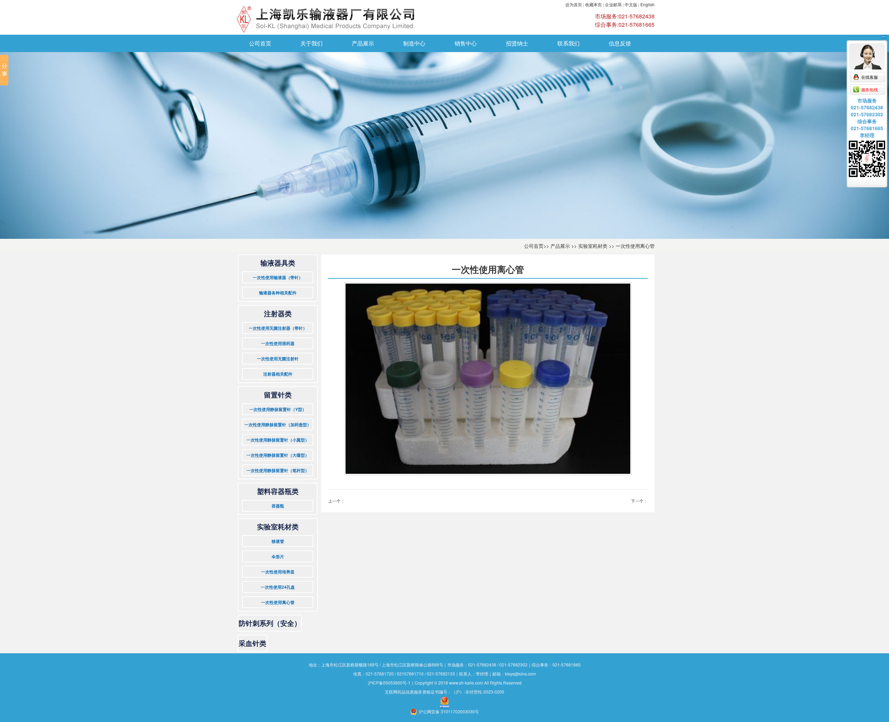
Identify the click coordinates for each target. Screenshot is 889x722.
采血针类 (252, 643)
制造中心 (414, 43)
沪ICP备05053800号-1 (389, 683)
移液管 (278, 541)
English (647, 4)
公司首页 (260, 43)
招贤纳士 (517, 43)
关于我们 (311, 43)
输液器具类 (277, 263)
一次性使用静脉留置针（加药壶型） (277, 424)
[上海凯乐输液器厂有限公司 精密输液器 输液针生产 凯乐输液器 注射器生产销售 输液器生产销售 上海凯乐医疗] (359, 17)
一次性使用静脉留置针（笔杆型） (278, 470)
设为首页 (573, 4)
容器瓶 (278, 506)
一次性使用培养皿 (277, 572)
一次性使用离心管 (635, 245)
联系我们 (568, 43)
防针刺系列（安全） (270, 623)
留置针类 (278, 394)
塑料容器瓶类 (278, 491)
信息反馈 (620, 43)
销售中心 (466, 43)
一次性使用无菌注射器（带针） (278, 328)
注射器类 (278, 313)
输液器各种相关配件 (278, 292)
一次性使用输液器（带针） (278, 277)
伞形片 (278, 556)
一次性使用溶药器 (277, 343)
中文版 (631, 4)
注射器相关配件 (277, 374)
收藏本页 (593, 4)
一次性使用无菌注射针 (278, 358)
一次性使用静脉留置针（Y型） (277, 409)
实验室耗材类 (592, 245)
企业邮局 (614, 4)
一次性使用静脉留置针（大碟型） (278, 455)
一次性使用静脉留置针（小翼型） (278, 440)
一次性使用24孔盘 (278, 587)
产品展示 (363, 43)
